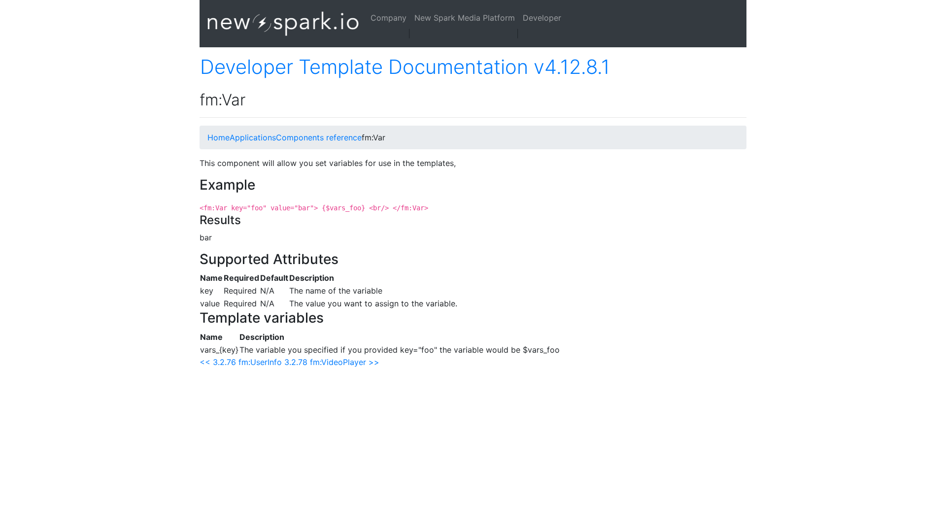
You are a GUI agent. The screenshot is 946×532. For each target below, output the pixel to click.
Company (388, 18)
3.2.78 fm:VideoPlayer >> (331, 362)
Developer (542, 18)
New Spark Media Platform (464, 18)
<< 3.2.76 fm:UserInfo (241, 362)
